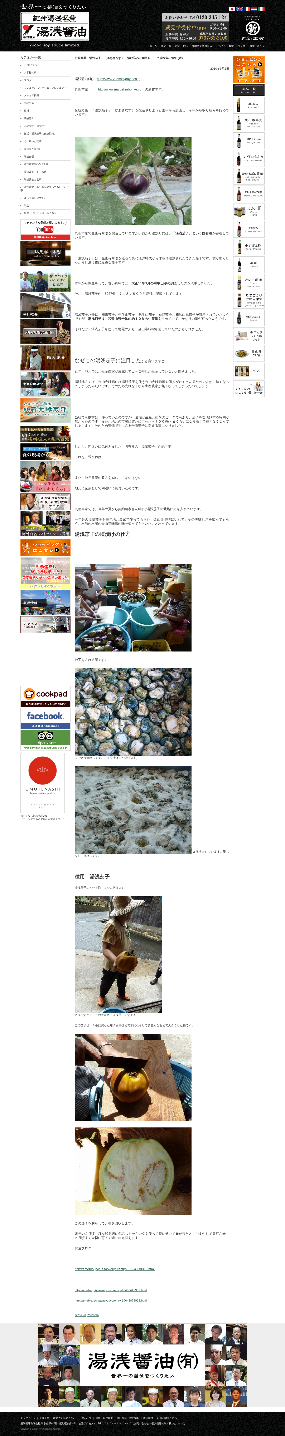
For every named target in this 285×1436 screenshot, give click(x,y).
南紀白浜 (29, 103)
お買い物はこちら (167, 1418)
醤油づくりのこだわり (65, 1418)
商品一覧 (87, 1418)
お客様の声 (30, 72)
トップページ (27, 1418)
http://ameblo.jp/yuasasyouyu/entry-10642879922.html (111, 1300)
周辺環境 (148, 1418)
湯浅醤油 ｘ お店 (35, 171)
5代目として (31, 65)
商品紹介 (29, 118)
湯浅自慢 (29, 156)
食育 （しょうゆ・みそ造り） (41, 213)
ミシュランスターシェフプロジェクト (45, 87)
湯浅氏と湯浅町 (33, 148)
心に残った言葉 (33, 141)
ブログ (28, 80)
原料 (26, 110)
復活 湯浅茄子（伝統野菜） (40, 133)
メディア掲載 (31, 95)
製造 (26, 205)
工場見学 (44, 1418)
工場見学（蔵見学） (35, 125)
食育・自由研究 (104, 1418)
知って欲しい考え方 (35, 197)
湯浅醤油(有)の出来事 (36, 164)
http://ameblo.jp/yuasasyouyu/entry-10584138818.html (115, 1269)
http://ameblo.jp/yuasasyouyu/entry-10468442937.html (111, 1290)
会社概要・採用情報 (128, 1418)
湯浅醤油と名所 (33, 179)
